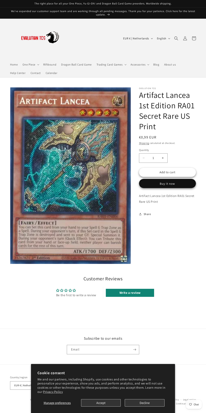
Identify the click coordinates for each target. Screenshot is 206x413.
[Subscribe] (134, 349)
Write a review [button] (130, 293)
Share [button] (147, 214)
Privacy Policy (53, 392)
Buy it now (167, 183)
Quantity (144, 150)
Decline (145, 403)
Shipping (144, 142)
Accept (100, 403)
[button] (30, 64)
